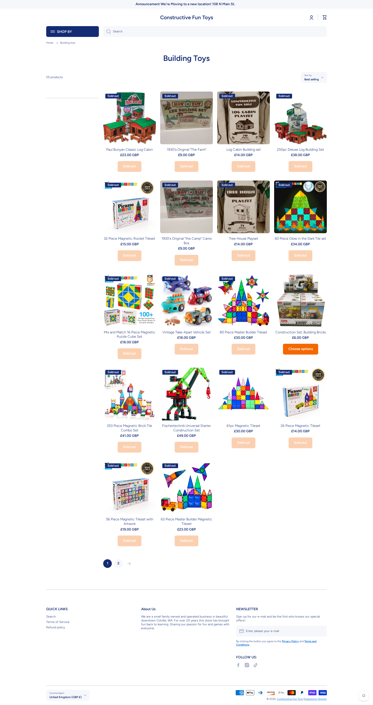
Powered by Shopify (315, 698)
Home (49, 42)
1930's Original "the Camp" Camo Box (186, 240)
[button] (324, 17)
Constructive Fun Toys (290, 698)
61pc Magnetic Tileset (243, 426)
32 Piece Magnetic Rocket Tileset (129, 238)
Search (51, 616)
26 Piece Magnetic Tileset (300, 426)
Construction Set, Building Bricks (300, 332)
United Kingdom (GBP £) (65, 697)
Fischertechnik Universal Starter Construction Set (186, 428)
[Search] (107, 31)
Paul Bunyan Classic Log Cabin (129, 149)
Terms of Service (58, 622)
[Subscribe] (321, 631)
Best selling (311, 79)
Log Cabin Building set (243, 149)
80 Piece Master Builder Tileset (243, 332)
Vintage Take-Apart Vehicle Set (186, 332)
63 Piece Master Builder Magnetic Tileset (186, 521)
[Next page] (128, 563)
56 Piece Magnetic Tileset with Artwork (129, 521)
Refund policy (55, 627)
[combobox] (215, 31)
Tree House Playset (243, 238)
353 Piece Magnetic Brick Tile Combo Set (129, 428)
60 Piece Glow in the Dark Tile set (300, 238)
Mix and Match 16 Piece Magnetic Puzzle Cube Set (129, 334)
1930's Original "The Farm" (186, 149)
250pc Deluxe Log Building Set (300, 149)
